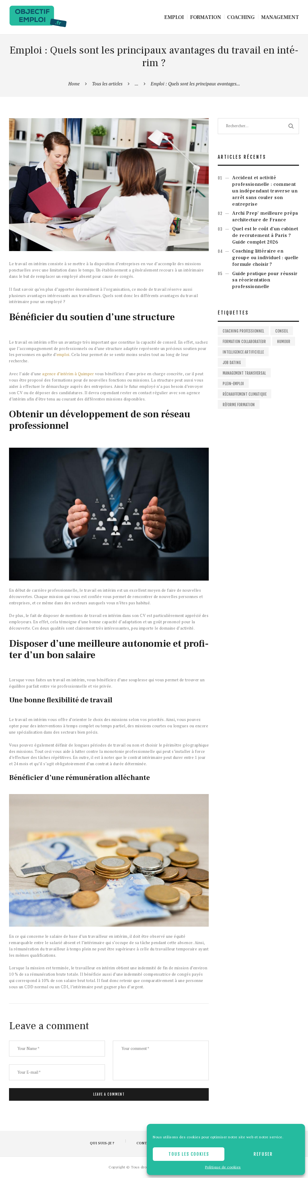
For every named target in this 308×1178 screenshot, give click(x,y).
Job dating (232, 362)
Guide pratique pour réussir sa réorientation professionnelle (265, 280)
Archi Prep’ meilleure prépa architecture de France (265, 216)
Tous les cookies (188, 1154)
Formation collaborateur (244, 341)
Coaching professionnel (243, 331)
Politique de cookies (223, 1167)
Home (74, 84)
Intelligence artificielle (243, 352)
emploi (63, 354)
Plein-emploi (233, 383)
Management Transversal (244, 373)
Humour (283, 341)
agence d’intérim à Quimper (68, 373)
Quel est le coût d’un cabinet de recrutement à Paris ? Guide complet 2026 (265, 235)
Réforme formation (239, 404)
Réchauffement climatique (244, 394)
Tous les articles (107, 84)
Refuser (263, 1154)
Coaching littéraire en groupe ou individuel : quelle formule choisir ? (265, 257)
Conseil (281, 331)
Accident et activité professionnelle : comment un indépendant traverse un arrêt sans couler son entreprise (264, 191)
